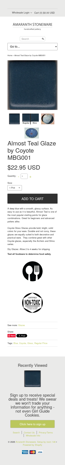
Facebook (24, 4)
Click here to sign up (32, 424)
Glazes (21, 325)
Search (25, 38)
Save (13, 335)
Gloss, (30, 343)
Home (10, 55)
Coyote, (23, 343)
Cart (44, 12)
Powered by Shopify (32, 444)
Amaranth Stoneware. (26, 441)
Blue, (16, 343)
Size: (10, 182)
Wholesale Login (21, 12)
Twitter (29, 4)
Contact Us (29, 432)
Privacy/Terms (46, 432)
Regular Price (40, 343)
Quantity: (12, 175)
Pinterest (35, 4)
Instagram (40, 4)
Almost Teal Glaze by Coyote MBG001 (30, 55)
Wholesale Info (33, 435)
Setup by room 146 (46, 441)
